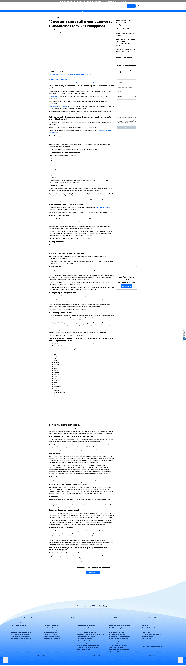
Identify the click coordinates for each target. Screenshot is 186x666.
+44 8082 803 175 (90, 1)
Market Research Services (52, 636)
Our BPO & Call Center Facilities (151, 634)
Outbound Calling (49, 622)
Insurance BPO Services (116, 632)
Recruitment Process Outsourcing (87, 647)
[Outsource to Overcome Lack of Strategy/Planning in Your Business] (182, 660)
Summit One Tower (29, 617)
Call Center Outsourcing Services (87, 632)
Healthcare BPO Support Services (119, 626)
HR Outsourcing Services (116, 641)
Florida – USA (152, 617)
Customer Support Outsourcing (58, 106)
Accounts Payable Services (85, 628)
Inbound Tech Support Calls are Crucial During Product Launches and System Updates (125, 52)
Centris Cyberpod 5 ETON (111, 617)
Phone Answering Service (19, 630)
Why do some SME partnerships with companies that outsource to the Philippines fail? (75, 77)
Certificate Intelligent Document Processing (90, 634)
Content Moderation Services (86, 636)
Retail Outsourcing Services (117, 634)
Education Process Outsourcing (119, 649)
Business (62, 17)
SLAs (52, 165)
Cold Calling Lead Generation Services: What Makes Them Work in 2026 (124, 60)
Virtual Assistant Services (85, 652)
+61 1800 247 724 (101, 1)
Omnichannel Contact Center (20, 636)
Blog (54, 11)
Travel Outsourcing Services (118, 645)
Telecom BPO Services (116, 647)
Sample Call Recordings (149, 628)
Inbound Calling (16, 622)
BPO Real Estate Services (116, 630)
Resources (145, 630)
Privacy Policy (146, 639)
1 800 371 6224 (69, 1)
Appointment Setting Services (53, 630)
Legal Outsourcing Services (117, 628)
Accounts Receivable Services (86, 626)
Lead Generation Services (52, 628)
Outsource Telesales (50, 634)
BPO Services (80, 622)
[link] (29, 612)
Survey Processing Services (52, 639)
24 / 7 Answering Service (18, 626)
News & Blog (146, 632)
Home (50, 11)
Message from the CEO (149, 636)
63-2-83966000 (122, 1)
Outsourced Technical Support (20, 634)
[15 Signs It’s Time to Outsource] (4, 660)
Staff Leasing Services (83, 649)
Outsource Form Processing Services (88, 645)
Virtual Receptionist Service (19, 628)
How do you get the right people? (60, 79)
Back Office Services (83, 630)
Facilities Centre (70, 617)
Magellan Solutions (54, 96)
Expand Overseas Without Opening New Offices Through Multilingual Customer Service (125, 23)
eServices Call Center (115, 652)
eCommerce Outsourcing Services (119, 636)
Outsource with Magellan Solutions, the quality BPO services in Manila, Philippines (73, 82)
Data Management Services (85, 639)
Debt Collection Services (84, 641)
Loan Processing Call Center (85, 643)
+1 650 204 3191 (79, 1)
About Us (145, 626)
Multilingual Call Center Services (21, 639)
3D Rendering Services (116, 643)
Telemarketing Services (51, 626)
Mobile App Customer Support (118, 639)
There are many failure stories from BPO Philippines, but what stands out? (71, 74)
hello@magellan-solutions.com (152, 646)
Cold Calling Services (50, 632)
